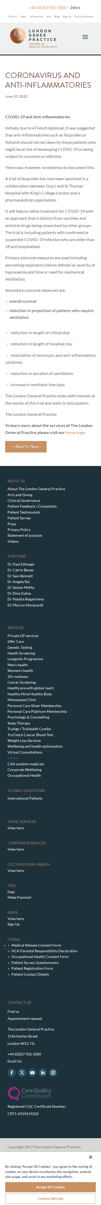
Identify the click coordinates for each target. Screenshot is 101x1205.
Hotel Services (22, 822)
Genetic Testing (20, 647)
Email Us (14, 1061)
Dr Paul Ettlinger (21, 564)
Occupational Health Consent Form (40, 956)
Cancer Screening (22, 682)
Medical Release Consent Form (36, 945)
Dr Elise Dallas (19, 593)
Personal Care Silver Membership (34, 705)
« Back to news (26, 446)
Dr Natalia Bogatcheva (26, 599)
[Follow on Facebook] (12, 1072)
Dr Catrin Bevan (21, 570)
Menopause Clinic (22, 699)
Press (12, 524)
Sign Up (67, 16)
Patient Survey (19, 518)
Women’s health (20, 670)
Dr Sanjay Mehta (21, 587)
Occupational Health (24, 775)
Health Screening (21, 653)
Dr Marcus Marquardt (25, 605)
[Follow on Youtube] (32, 1072)
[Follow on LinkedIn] (43, 1072)
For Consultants (84, 16)
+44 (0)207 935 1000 (47, 7)
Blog (57, 16)
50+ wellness (18, 676)
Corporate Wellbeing (24, 769)
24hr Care (16, 641)
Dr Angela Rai (19, 581)
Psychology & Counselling (28, 717)
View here (16, 828)
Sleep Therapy (19, 723)
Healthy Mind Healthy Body (30, 694)
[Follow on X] (22, 1072)
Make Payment (19, 897)
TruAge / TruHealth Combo (29, 729)
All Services (36, 16)
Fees (23, 16)
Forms (14, 939)
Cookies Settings (50, 1198)
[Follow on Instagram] (53, 1072)
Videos (13, 541)
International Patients (25, 798)
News (13, 912)
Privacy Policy (19, 529)
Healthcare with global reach (31, 688)
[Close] (90, 1157)
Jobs (48, 16)
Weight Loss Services (24, 740)
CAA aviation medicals (26, 764)
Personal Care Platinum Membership (37, 711)
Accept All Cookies (50, 1187)
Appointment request (25, 1018)
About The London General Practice (36, 489)
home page (75, 432)
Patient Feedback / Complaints (32, 506)
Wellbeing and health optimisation (35, 746)
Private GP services (23, 635)
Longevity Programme (25, 659)
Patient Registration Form (32, 968)
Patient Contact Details (30, 974)
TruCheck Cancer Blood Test (30, 735)
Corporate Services (27, 843)
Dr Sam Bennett (20, 576)
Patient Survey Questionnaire (35, 962)
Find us (12, 16)
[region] (50, 1178)
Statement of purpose (25, 535)
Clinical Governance (24, 500)
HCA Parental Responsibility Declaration (44, 951)
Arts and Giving (20, 495)
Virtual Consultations (25, 752)
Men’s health (18, 665)
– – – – (13, 758)
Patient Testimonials (24, 512)
